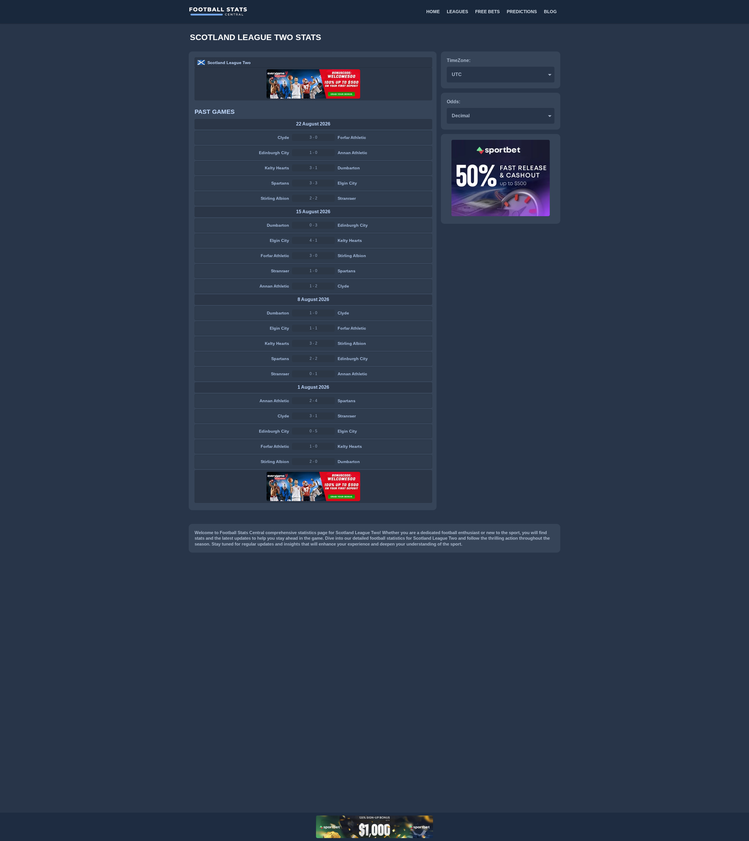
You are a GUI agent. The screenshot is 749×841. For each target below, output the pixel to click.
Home (433, 11)
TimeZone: (458, 60)
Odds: (453, 101)
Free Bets (487, 11)
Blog (550, 11)
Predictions (522, 11)
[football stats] (281, 12)
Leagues (457, 11)
